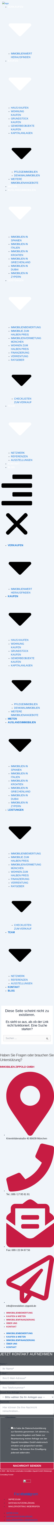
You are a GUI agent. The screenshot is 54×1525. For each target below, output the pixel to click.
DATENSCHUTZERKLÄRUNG (21, 1503)
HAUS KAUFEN (19, 107)
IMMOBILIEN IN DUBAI (19, 268)
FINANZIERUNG (20, 352)
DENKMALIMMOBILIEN (27, 175)
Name (3, 1364)
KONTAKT (14, 463)
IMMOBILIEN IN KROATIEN (19, 253)
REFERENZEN (19, 456)
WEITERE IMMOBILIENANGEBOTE (24, 181)
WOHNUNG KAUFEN (17, 113)
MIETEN (12, 186)
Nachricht (4, 1402)
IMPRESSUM (14, 1499)
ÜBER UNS (11, 1323)
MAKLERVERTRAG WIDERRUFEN (24, 1506)
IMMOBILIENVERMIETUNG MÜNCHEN (26, 340)
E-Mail (3, 1373)
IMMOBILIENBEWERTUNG (26, 327)
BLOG (11, 467)
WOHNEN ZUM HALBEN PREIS (20, 347)
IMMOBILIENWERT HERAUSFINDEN (21, 55)
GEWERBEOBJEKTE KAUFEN (22, 128)
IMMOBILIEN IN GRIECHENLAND (20, 260)
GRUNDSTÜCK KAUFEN (19, 120)
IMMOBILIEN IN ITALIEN (19, 246)
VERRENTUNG (19, 356)
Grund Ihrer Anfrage (10, 1392)
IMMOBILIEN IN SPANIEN (19, 239)
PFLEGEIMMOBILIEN (26, 172)
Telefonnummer (8, 1383)
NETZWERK (18, 453)
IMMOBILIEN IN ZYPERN (19, 275)
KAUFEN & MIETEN (16, 1316)
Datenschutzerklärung (35, 1428)
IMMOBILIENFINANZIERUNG (20, 1320)
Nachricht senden (27, 1465)
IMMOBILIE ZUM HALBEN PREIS (20, 333)
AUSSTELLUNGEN (21, 460)
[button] (17, 506)
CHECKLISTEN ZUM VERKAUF (23, 400)
